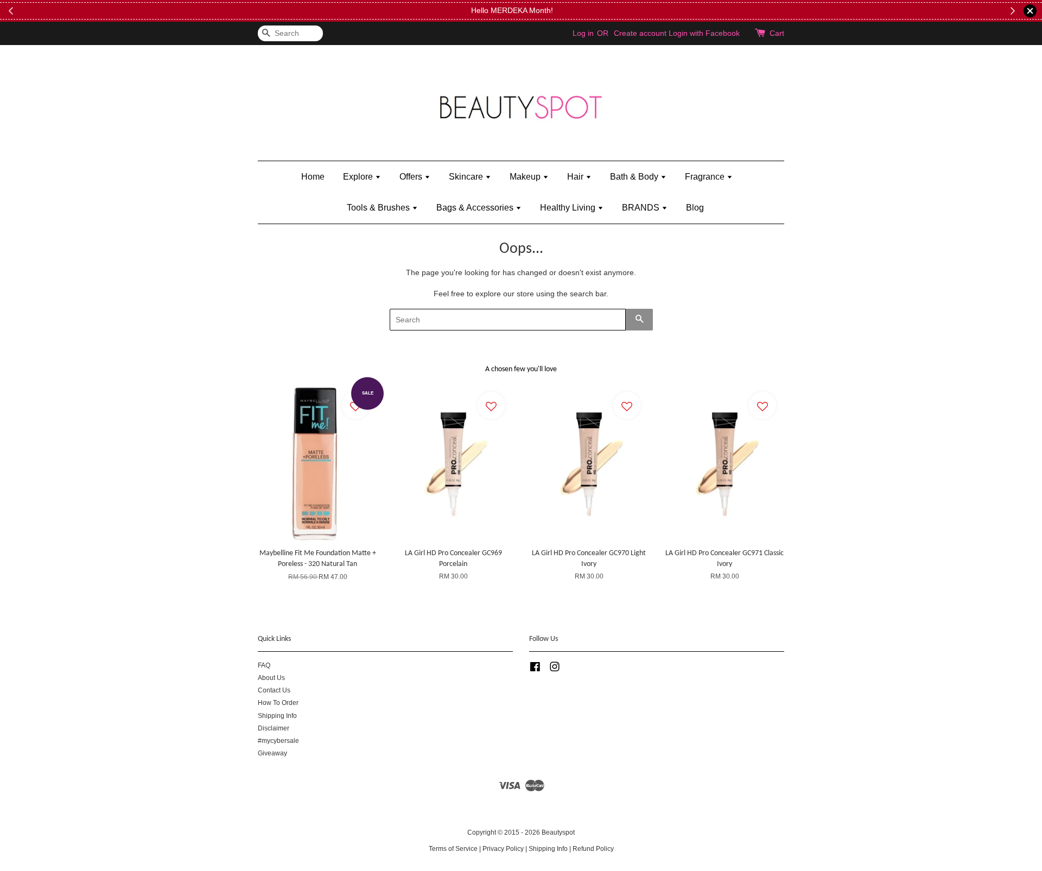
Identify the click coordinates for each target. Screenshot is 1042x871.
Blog (695, 207)
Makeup (526, 176)
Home (313, 176)
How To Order (278, 703)
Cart (777, 33)
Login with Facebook (704, 33)
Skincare (467, 176)
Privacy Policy (503, 849)
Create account (640, 33)
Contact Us (274, 690)
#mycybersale (278, 741)
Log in (583, 33)
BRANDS (642, 207)
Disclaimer (273, 728)
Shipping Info (277, 716)
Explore (359, 176)
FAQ (264, 665)
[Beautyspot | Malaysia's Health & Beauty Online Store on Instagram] (555, 669)
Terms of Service (453, 849)
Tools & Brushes (379, 207)
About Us (271, 678)
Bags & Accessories (476, 207)
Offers (411, 176)
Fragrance (706, 176)
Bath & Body (635, 176)
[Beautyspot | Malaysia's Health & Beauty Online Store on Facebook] (535, 669)
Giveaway (272, 753)
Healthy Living (569, 207)
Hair (576, 176)
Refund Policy (593, 849)
